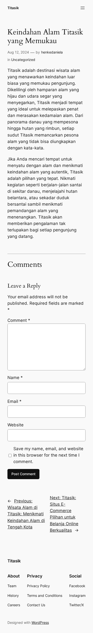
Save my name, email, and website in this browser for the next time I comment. (48, 455)
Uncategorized (23, 59)
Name (15, 377)
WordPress (40, 622)
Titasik (13, 8)
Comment (18, 320)
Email (14, 401)
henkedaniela (52, 52)
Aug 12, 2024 (18, 52)
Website (15, 424)
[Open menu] (83, 8)
